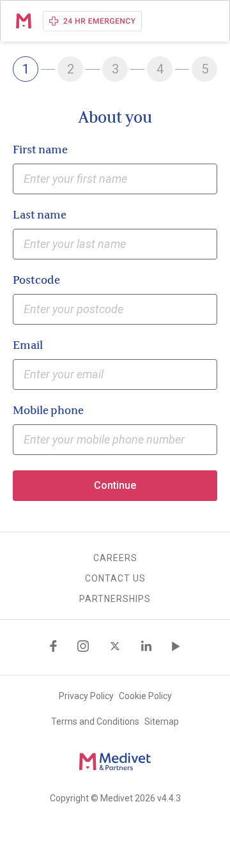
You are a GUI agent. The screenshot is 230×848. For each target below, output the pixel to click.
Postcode (36, 280)
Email (28, 345)
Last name (39, 215)
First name (40, 150)
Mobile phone (48, 411)
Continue (115, 485)
